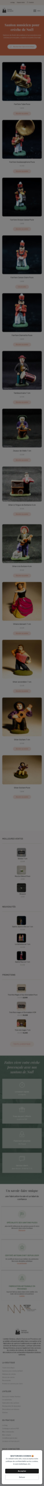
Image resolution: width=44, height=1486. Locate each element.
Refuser (22, 1477)
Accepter (22, 1471)
